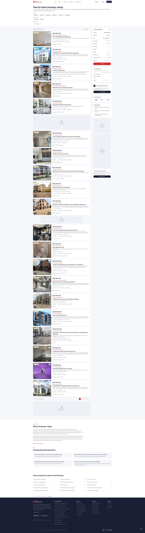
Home (35, 496)
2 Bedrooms (42, 15)
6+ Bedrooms (67, 15)
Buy (55, 1)
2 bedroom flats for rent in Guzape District (62, 509)
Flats (42, 496)
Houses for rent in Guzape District (61, 503)
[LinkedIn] (108, 530)
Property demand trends (81, 507)
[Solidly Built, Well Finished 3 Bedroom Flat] (61, 354)
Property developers (80, 505)
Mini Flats (42, 19)
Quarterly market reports (81, 510)
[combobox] (105, 32)
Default (85, 28)
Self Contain (36, 19)
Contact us (109, 505)
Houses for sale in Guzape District (61, 507)
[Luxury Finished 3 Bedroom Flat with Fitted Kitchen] (61, 139)
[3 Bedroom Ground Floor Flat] (61, 156)
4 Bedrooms (54, 15)
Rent (60, 1)
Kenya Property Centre (37, 520)
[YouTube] (111, 530)
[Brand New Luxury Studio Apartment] (61, 90)
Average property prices (81, 509)
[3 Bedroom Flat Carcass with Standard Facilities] (61, 300)
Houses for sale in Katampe (60, 514)
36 (107, 80)
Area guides (79, 514)
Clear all (109, 29)
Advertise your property (96, 503)
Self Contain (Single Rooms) (98, 76)
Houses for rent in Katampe (60, 510)
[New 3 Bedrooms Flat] (61, 250)
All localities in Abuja (37, 23)
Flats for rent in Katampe (59, 512)
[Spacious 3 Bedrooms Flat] (61, 318)
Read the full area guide (38, 443)
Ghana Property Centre (46, 520)
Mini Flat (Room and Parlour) (98, 74)
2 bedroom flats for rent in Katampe (61, 516)
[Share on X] (102, 100)
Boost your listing (95, 509)
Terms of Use (57, 529)
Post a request (103, 91)
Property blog (79, 512)
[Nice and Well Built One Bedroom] (61, 38)
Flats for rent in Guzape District (60, 505)
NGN (97, 1)
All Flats (95, 80)
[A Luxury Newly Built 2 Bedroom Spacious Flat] (61, 232)
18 (105, 80)
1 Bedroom (36, 15)
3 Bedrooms (48, 15)
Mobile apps (109, 507)
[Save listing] (50, 33)
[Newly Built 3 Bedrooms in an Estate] (61, 371)
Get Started (101, 176)
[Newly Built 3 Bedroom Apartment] (61, 106)
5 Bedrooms (61, 15)
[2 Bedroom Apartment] (61, 73)
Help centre (109, 503)
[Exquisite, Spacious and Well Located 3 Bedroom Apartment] (61, 207)
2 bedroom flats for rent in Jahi (60, 524)
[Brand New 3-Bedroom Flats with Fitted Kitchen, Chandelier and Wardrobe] (61, 336)
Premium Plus (94, 507)
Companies (65, 1)
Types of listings (95, 505)
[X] (106, 530)
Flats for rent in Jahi (58, 520)
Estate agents (79, 503)
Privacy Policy (51, 529)
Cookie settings (63, 529)
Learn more (36, 512)
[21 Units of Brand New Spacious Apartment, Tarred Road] (61, 267)
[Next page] (89, 399)
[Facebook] (103, 530)
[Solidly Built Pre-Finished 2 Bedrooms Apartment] (61, 388)
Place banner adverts (96, 512)
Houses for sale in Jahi (59, 522)
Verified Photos (95, 510)
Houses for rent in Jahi (59, 518)
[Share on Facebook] (96, 100)
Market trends (78, 1)
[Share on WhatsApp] (108, 100)
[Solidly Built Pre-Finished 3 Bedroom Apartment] (61, 55)
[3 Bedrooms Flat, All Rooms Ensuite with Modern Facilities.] (61, 173)
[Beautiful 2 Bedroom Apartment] (61, 190)
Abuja (46, 496)
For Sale (38, 496)
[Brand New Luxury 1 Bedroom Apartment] (61, 284)
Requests (71, 1)
